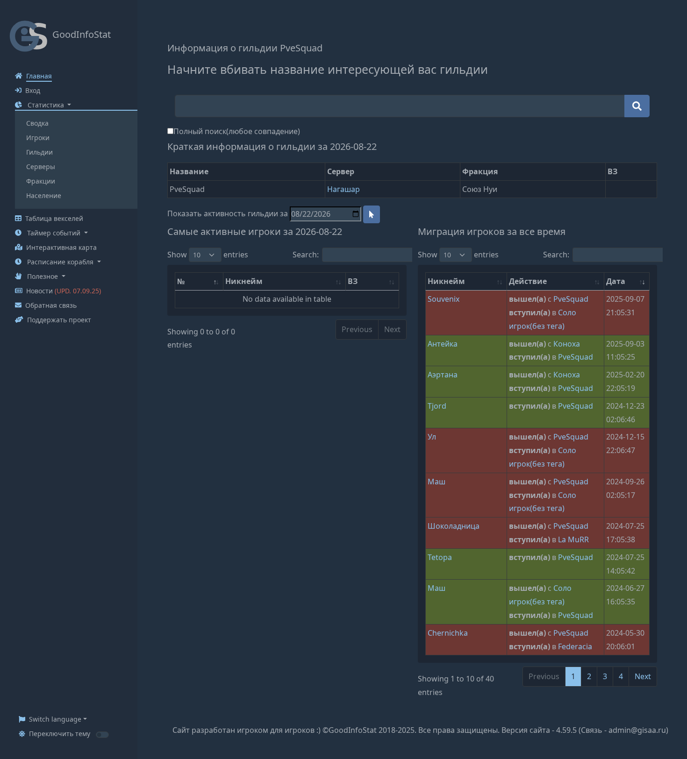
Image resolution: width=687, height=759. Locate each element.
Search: (306, 254)
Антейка (443, 344)
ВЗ (353, 281)
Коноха (566, 344)
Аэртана (443, 374)
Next (643, 676)
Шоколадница (453, 526)
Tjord (437, 406)
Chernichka (448, 633)
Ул (432, 437)
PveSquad (570, 299)
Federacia (575, 646)
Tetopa (440, 557)
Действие (528, 281)
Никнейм (244, 281)
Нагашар (343, 189)
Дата (615, 281)
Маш (436, 481)
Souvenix (443, 299)
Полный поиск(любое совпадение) (236, 131)
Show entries (207, 254)
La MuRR (573, 539)
